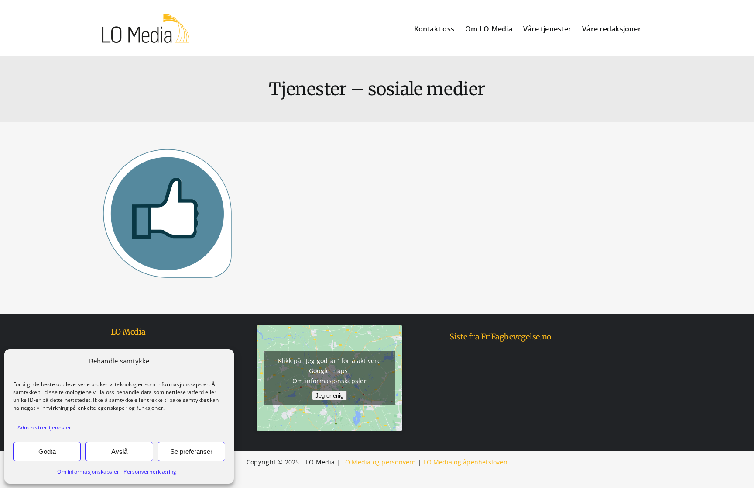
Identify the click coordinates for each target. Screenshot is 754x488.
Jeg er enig (329, 395)
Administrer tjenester (44, 427)
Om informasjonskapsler (88, 471)
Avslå (119, 451)
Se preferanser (191, 451)
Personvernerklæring (149, 471)
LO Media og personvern (379, 462)
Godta (47, 451)
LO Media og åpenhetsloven (465, 462)
